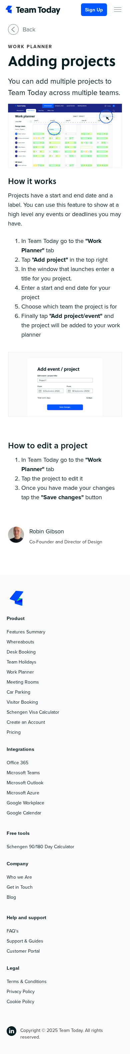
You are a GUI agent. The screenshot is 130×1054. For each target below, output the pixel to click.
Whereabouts (20, 642)
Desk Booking (21, 652)
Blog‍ (11, 897)
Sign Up (94, 9)
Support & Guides (25, 941)
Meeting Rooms (23, 682)
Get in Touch (20, 887)
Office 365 (17, 763)
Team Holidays (21, 662)
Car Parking (18, 692)
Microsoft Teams (23, 773)
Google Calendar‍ (24, 813)
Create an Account (26, 722)
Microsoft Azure (23, 793)
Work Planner (20, 672)
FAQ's (13, 931)
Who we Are (19, 877)
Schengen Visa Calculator (33, 712)
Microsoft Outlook (25, 783)
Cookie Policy (20, 1001)
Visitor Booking (22, 702)
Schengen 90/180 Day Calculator (40, 847)
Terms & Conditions (27, 981)
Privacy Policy (21, 991)
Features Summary (26, 632)
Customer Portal (23, 951)
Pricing (14, 732)
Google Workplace (25, 803)
